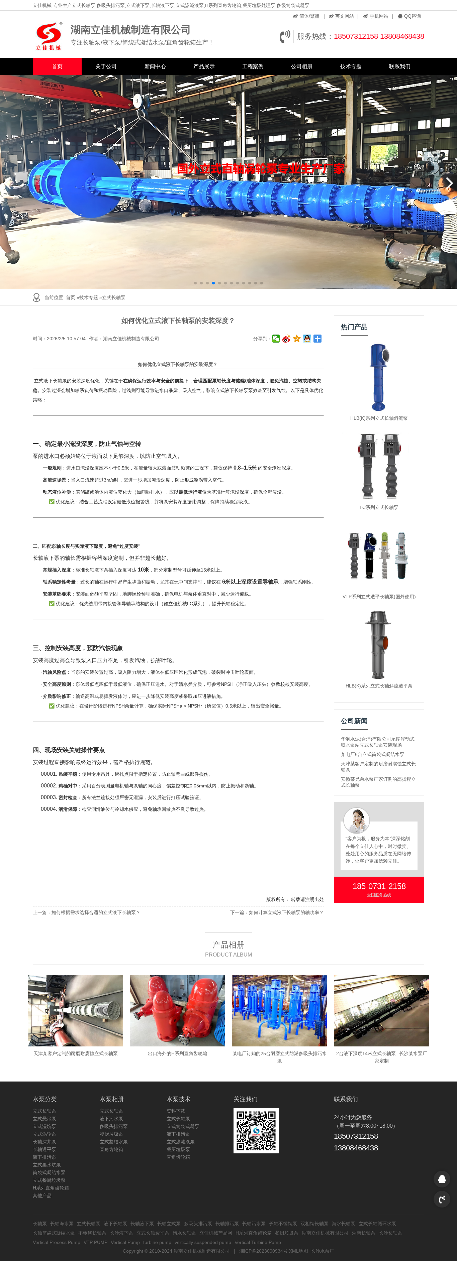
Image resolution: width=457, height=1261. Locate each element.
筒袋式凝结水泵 (49, 1172)
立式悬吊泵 (44, 1118)
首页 (57, 66)
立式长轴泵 (113, 297)
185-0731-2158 (379, 886)
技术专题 (351, 66)
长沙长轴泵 (390, 1233)
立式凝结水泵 (114, 1141)
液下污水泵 (111, 1118)
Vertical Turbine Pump (258, 1242)
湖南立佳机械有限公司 (325, 1233)
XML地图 (298, 1251)
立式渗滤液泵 (181, 1141)
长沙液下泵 (121, 1233)
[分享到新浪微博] (286, 339)
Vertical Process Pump (56, 1242)
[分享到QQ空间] (297, 339)
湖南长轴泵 (363, 1233)
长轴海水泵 (62, 1223)
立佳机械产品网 (215, 1233)
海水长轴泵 (343, 1223)
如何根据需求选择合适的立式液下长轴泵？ (96, 912)
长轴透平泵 (44, 1149)
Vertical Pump (125, 1242)
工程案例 (253, 66)
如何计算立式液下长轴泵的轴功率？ (286, 912)
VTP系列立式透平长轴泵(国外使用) (379, 596)
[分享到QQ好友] (307, 339)
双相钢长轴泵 (314, 1223)
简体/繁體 (309, 16)
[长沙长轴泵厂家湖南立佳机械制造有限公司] (50, 36)
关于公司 (106, 66)
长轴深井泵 (44, 1141)
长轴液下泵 (142, 1223)
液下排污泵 (44, 1157)
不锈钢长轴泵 (92, 1233)
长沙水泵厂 (322, 1251)
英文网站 (344, 16)
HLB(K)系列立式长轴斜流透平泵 (379, 685)
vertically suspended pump (203, 1242)
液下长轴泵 (115, 1223)
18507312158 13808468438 (379, 36)
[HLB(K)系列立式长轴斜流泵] (379, 377)
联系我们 (399, 66)
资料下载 (176, 1111)
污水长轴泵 (184, 1233)
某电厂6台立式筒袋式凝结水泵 (372, 754)
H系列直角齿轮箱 (51, 1187)
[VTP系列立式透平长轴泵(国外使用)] (379, 556)
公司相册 (301, 66)
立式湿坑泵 (44, 1126)
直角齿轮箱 (111, 1149)
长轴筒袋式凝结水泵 (54, 1233)
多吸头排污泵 (114, 1126)
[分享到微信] (276, 339)
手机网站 (379, 16)
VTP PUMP (95, 1242)
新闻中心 (155, 66)
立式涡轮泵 (44, 1134)
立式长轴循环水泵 (377, 1223)
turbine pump (157, 1242)
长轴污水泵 (254, 1223)
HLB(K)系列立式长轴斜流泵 (379, 418)
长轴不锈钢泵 (283, 1223)
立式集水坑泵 (47, 1164)
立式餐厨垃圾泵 (49, 1180)
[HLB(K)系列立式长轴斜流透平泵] (379, 645)
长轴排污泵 (227, 1223)
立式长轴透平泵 (152, 1233)
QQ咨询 (412, 16)
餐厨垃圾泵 (111, 1134)
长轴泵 (40, 1223)
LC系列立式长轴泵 (379, 507)
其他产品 (42, 1195)
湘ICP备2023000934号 (263, 1251)
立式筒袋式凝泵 (183, 1126)
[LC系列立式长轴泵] (379, 466)
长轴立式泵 (169, 1223)
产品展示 (204, 66)
